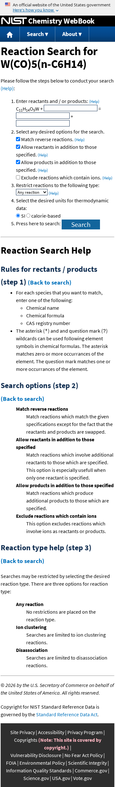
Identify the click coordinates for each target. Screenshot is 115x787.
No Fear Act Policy (84, 755)
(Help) (7, 88)
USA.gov (61, 778)
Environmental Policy (42, 763)
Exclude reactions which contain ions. (66, 177)
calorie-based (46, 216)
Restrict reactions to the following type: (57, 185)
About (69, 34)
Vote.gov (82, 778)
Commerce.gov (91, 770)
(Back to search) (50, 282)
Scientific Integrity (87, 763)
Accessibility (51, 732)
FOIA (11, 763)
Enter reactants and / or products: (57, 101)
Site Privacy (22, 732)
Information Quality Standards (39, 770)
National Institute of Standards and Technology (14, 21)
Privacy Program (85, 732)
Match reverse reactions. (53, 139)
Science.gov (36, 778)
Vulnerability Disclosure (36, 755)
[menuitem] (10, 34)
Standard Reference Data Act (66, 714)
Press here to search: (39, 223)
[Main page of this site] (10, 34)
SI (23, 216)
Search (35, 34)
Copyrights (25, 740)
